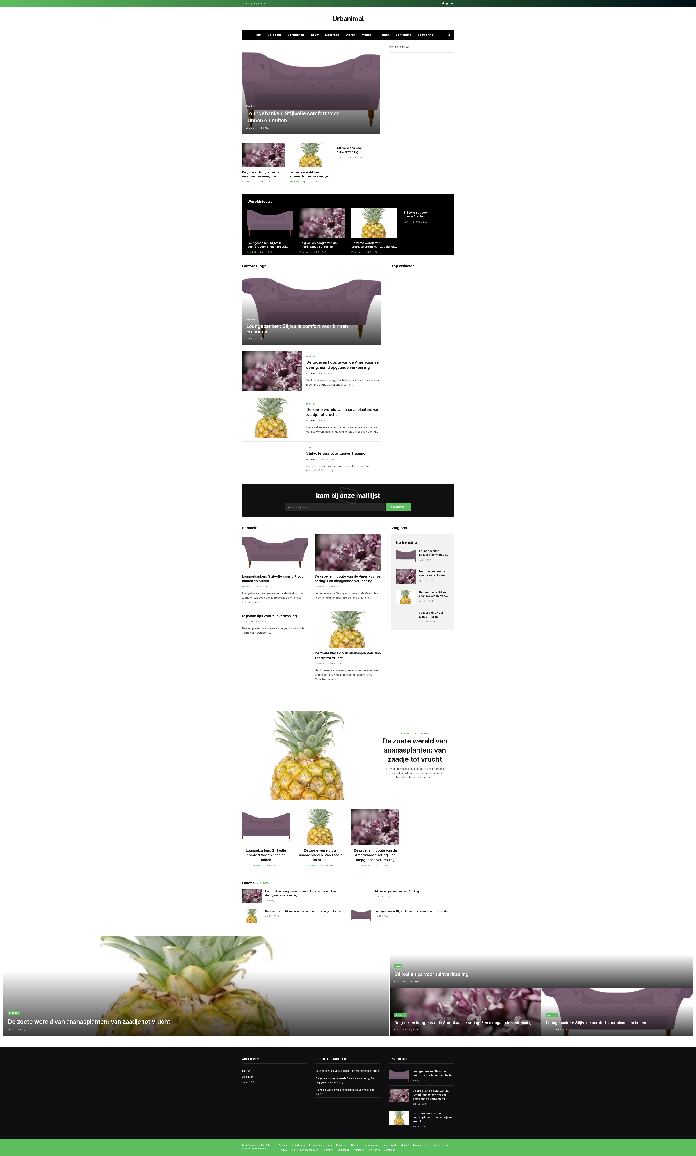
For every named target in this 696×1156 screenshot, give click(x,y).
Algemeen (284, 1145)
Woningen (358, 1150)
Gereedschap (370, 1145)
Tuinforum (327, 1150)
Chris (249, 128)
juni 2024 (247, 1070)
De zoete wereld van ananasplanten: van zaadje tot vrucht (311, 174)
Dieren (351, 34)
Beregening (296, 34)
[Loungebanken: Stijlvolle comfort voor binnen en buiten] (311, 89)
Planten (384, 34)
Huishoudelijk (389, 1145)
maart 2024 (249, 1082)
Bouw (315, 34)
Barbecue (275, 34)
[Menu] (248, 35)
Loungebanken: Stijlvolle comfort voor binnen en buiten (292, 117)
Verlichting (403, 34)
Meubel (367, 34)
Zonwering (425, 34)
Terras (283, 1150)
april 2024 (248, 1076)
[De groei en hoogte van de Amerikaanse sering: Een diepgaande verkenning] (263, 155)
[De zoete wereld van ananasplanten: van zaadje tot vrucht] (311, 155)
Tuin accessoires (309, 1150)
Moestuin (418, 1145)
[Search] (448, 35)
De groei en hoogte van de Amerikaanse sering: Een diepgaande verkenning (260, 174)
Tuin (258, 34)
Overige (432, 1145)
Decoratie (332, 34)
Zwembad (389, 1150)
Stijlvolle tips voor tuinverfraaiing (349, 150)
